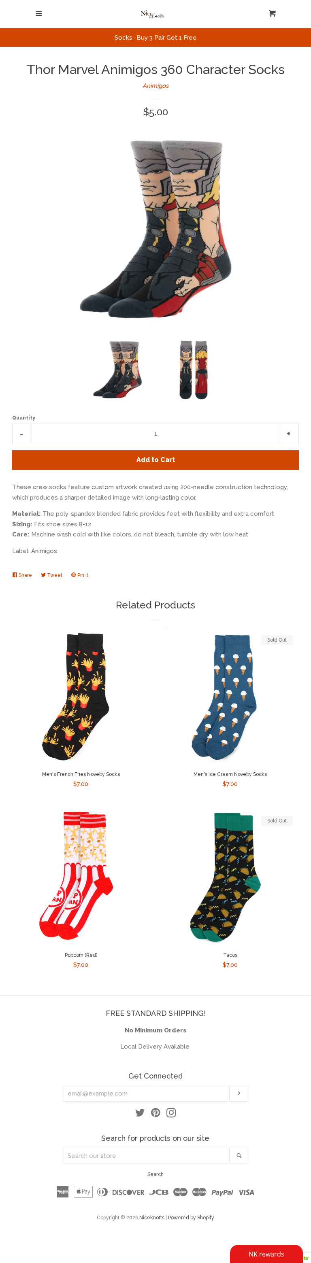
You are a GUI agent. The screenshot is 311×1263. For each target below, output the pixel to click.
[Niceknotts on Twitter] (140, 1114)
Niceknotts (151, 1218)
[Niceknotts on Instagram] (171, 1114)
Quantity (23, 418)
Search (155, 1174)
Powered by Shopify (191, 1218)
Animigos (155, 85)
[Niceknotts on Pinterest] (156, 1114)
